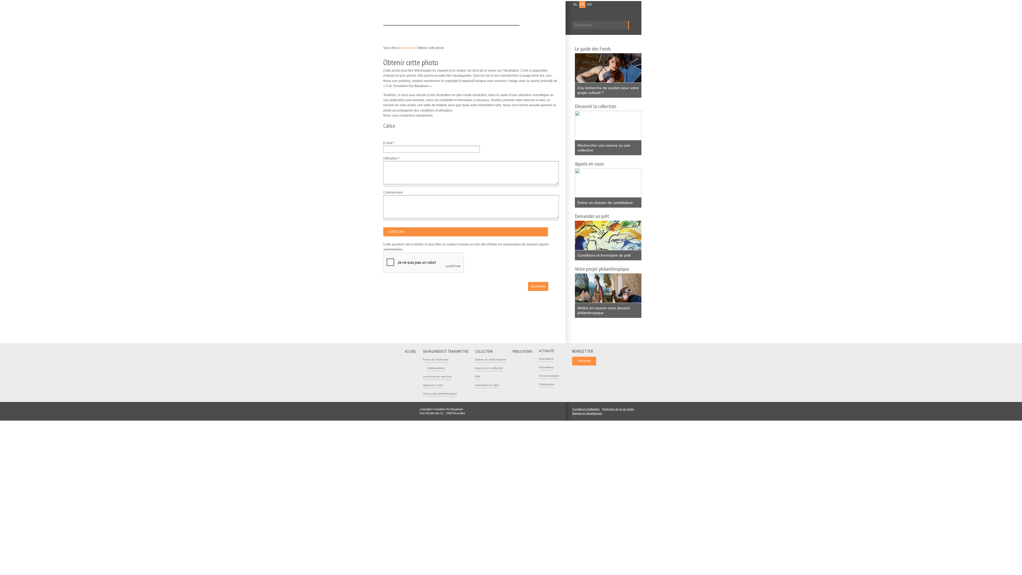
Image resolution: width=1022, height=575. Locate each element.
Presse (554, 4)
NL (575, 4)
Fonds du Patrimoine (435, 359)
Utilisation (391, 158)
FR (582, 4)
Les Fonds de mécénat (437, 376)
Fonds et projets (549, 375)
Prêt (477, 376)
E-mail (389, 143)
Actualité (509, 30)
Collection (462, 30)
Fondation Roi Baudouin (460, 12)
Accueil (392, 30)
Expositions (546, 367)
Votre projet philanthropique (440, 393)
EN (589, 4)
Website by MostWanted (588, 413)
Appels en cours (433, 385)
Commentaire (393, 192)
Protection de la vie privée (618, 409)
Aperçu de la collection (489, 368)
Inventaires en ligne (487, 385)
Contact (540, 4)
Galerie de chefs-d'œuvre (490, 359)
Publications (486, 30)
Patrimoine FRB (411, 14)
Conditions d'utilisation (586, 409)
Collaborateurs (436, 368)
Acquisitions (546, 358)
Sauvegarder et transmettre (426, 30)
